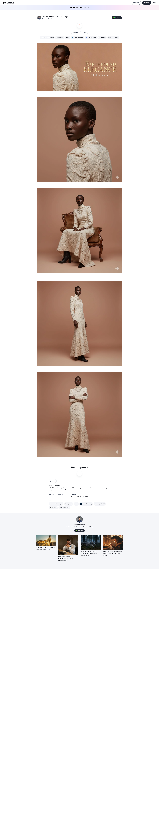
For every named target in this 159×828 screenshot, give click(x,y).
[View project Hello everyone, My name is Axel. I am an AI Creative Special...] (68, 545)
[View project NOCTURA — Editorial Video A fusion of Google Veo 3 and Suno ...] (113, 542)
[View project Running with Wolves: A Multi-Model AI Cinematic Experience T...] (91, 542)
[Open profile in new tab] (39, 18)
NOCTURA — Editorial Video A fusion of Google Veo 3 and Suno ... (112, 553)
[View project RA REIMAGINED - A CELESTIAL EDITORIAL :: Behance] (46, 540)
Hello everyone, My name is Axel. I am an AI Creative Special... (65, 558)
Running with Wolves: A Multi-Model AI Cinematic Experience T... (89, 553)
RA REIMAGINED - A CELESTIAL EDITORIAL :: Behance (46, 548)
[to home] (8, 3)
